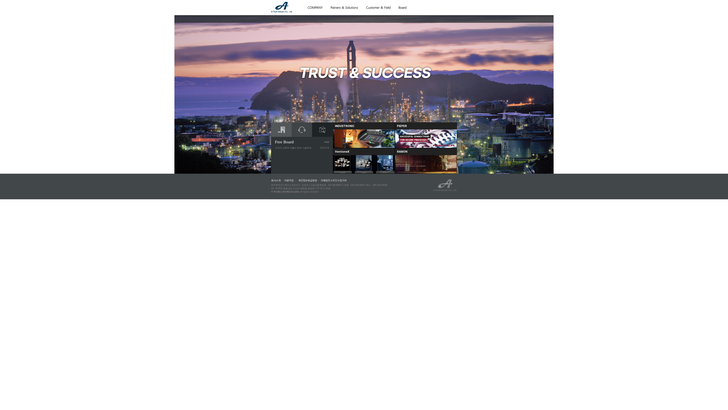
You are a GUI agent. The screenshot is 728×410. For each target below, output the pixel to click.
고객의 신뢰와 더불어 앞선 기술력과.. (293, 148)
